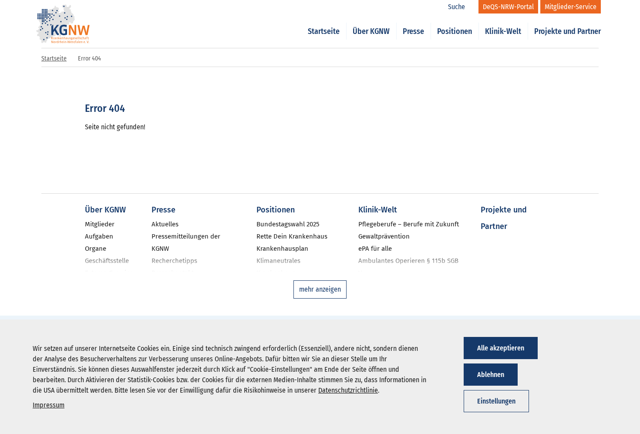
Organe (95, 248)
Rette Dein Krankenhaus (291, 236)
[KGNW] (63, 12)
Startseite (324, 31)
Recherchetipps (174, 261)
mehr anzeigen (320, 289)
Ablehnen (490, 374)
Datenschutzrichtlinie (348, 390)
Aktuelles (165, 224)
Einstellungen (496, 401)
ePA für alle (375, 248)
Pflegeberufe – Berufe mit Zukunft (408, 224)
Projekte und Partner (567, 31)
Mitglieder (100, 224)
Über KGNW (371, 31)
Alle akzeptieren (500, 348)
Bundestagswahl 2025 (288, 224)
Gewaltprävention (384, 236)
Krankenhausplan (282, 248)
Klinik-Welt (503, 31)
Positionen (454, 31)
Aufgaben (99, 236)
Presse (413, 31)
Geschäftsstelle (107, 261)
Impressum (48, 405)
